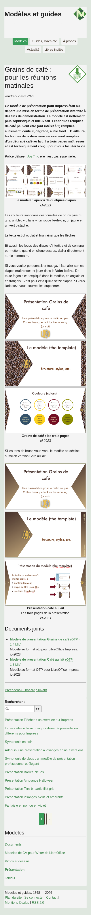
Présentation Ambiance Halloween (29, 780)
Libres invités (53, 49)
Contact (51, 897)
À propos (69, 41)
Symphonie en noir (18, 742)
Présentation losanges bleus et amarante (34, 797)
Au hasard (27, 690)
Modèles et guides (33, 14)
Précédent (12, 690)
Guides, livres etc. (45, 41)
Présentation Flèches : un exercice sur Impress (39, 720)
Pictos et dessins (17, 861)
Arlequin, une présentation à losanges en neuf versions (44, 750)
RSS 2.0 (38, 902)
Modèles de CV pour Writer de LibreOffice (35, 853)
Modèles (20, 41)
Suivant (41, 690)
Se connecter (34, 897)
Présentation (15, 869)
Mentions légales (17, 902)
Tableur (10, 878)
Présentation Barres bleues (24, 772)
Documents (13, 844)
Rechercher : (15, 702)
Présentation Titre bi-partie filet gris (29, 788)
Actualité (33, 49)
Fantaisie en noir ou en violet (25, 805)
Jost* (31, 156)
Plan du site (13, 897)
